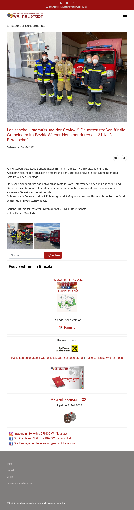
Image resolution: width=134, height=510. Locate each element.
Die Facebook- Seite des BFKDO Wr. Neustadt (43, 438)
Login (10, 476)
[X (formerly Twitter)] (124, 158)
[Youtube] (67, 3)
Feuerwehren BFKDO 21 (67, 279)
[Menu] (125, 15)
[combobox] (27, 255)
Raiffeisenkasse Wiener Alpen (104, 357)
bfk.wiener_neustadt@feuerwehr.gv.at (68, 7)
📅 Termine (67, 327)
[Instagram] (73, 3)
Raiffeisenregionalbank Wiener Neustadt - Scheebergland (47, 357)
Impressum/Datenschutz (20, 483)
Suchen (55, 255)
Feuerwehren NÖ (67, 290)
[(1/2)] (20, 236)
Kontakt (11, 470)
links (9, 463)
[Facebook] (61, 3)
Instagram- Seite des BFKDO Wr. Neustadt (40, 433)
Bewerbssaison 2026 (70, 399)
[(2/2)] (47, 236)
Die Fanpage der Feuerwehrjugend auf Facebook (44, 443)
